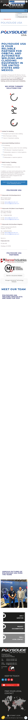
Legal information (19, 717)
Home (20, 13)
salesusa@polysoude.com (11, 202)
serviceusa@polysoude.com (12, 203)
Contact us (10, 685)
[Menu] (25, 10)
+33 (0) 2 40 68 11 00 (11, 659)
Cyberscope (8, 717)
